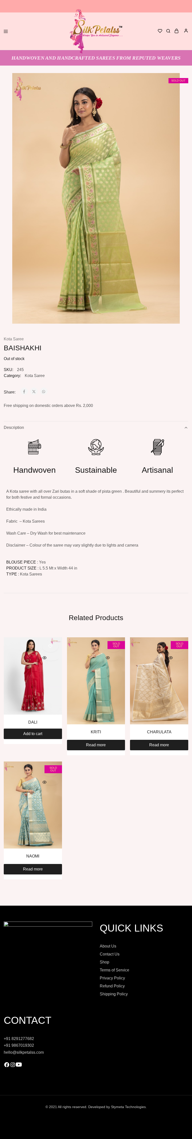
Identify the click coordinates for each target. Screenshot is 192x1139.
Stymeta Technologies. (129, 1107)
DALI (32, 722)
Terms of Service (114, 970)
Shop (104, 962)
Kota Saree (14, 339)
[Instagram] (13, 1066)
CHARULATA (159, 732)
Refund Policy (112, 986)
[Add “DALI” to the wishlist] (50, 646)
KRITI (96, 732)
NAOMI (32, 856)
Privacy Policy (112, 978)
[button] (33, 734)
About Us (108, 946)
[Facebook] (7, 1066)
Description (14, 427)
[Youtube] (19, 1066)
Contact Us (110, 954)
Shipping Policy (114, 994)
